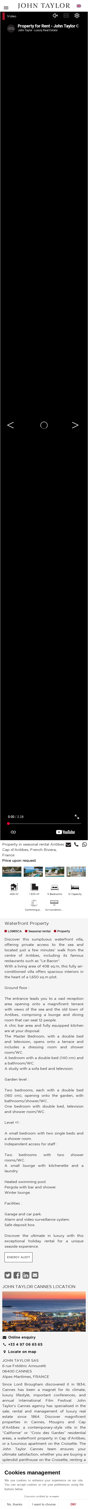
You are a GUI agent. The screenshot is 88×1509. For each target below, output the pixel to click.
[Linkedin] (26, 1275)
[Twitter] (8, 1275)
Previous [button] (10, 425)
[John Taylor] (44, 6)
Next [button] (75, 425)
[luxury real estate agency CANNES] (44, 1312)
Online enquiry (21, 1337)
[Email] (35, 1275)
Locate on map (21, 1352)
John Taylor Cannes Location (38, 1286)
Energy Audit (18, 1257)
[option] (44, 425)
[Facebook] (17, 1275)
